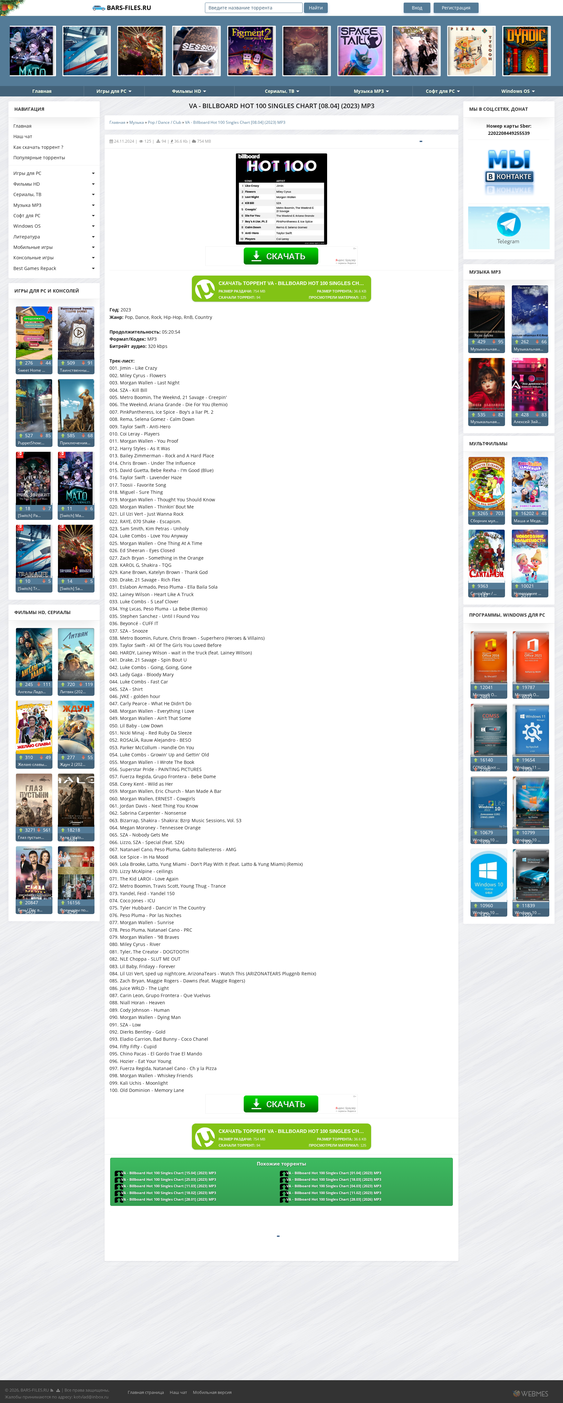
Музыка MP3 (369, 91)
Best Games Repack (34, 268)
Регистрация (456, 8)
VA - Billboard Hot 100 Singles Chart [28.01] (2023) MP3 (168, 1199)
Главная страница (146, 1392)
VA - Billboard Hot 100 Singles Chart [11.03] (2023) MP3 (168, 1186)
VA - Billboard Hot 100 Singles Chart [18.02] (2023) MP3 (168, 1193)
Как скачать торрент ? (38, 147)
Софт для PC (440, 91)
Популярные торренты (39, 157)
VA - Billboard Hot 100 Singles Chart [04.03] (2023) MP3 (333, 1186)
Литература (26, 237)
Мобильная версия (212, 1392)
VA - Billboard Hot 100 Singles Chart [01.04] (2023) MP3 (333, 1173)
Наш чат (22, 136)
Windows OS (515, 91)
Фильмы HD (186, 91)
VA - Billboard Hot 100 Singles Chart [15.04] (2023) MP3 (168, 1173)
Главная (41, 91)
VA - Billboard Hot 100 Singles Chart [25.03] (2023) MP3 (168, 1179)
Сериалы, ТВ (279, 91)
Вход (417, 8)
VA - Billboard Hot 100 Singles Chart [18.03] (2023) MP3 (333, 1179)
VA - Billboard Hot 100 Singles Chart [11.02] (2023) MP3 (333, 1193)
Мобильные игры (33, 247)
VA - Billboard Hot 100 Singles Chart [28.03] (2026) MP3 (333, 1199)
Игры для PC (111, 91)
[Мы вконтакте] (509, 170)
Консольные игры (33, 257)
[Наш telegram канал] (509, 226)
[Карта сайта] (58, 1390)
